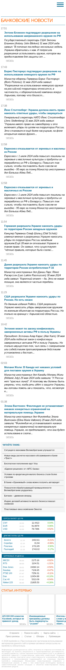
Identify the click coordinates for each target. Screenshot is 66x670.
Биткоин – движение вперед (17, 496)
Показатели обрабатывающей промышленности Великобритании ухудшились (27, 489)
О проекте (14, 633)
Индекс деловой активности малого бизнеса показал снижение (29, 502)
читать (10, 60)
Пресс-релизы (13, 636)
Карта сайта (50, 633)
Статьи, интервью (16, 590)
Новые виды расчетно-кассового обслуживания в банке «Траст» (31, 457)
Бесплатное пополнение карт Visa (21, 463)
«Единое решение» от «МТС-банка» (21, 469)
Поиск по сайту (31, 633)
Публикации (54, 636)
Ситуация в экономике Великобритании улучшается (29, 450)
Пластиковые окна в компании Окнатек (23, 509)
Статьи (28, 636)
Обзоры (40, 636)
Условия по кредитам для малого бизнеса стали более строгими (30, 475)
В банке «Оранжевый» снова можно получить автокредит (32, 482)
